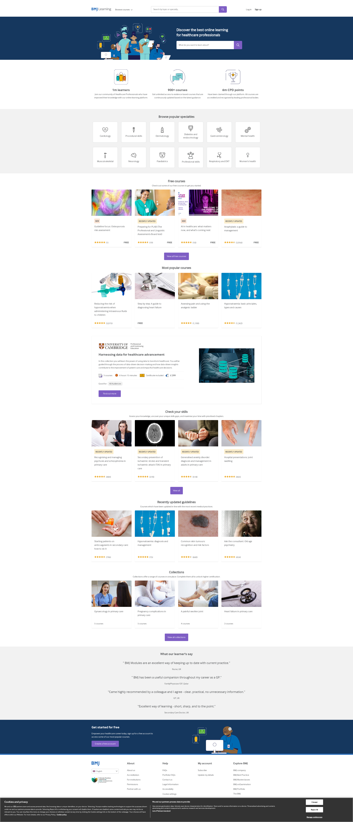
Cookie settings (169, 794)
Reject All (314, 810)
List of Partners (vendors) (161, 811)
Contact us (167, 779)
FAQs (164, 770)
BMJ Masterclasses (241, 779)
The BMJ (237, 794)
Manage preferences (314, 817)
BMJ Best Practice (241, 775)
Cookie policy (62, 815)
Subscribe (202, 770)
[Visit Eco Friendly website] (105, 780)
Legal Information (170, 784)
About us (131, 770)
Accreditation (133, 775)
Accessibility (167, 789)
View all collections (177, 637)
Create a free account (105, 744)
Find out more (109, 393)
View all (176, 490)
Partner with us (134, 789)
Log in (249, 9)
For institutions (134, 779)
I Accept (314, 802)
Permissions (132, 784)
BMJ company (239, 770)
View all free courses (176, 256)
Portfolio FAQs (168, 775)
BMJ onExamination (242, 784)
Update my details (206, 775)
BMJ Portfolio (239, 789)
